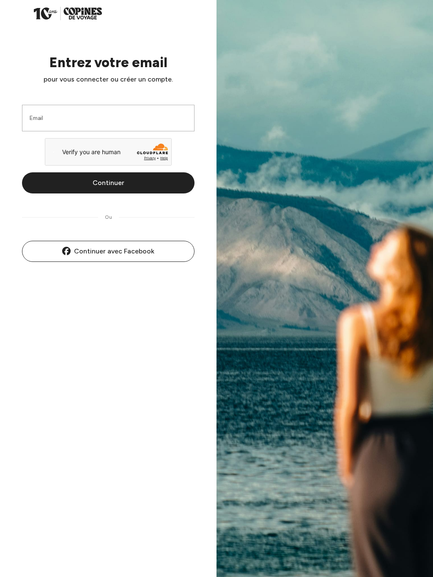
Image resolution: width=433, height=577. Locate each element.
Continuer (108, 183)
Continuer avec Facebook (114, 251)
